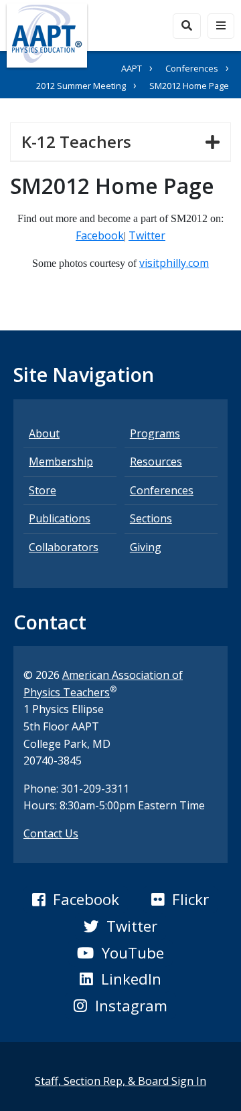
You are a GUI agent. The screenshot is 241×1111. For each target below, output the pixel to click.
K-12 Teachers (81, 141)
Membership (61, 461)
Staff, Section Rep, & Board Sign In (120, 1081)
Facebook (100, 235)
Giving (145, 547)
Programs (155, 433)
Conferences (191, 68)
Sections (151, 518)
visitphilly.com (174, 263)
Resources (156, 461)
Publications (59, 518)
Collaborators (63, 547)
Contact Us (50, 833)
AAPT (131, 68)
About (44, 433)
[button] (75, 899)
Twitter (147, 235)
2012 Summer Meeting (81, 86)
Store (42, 490)
